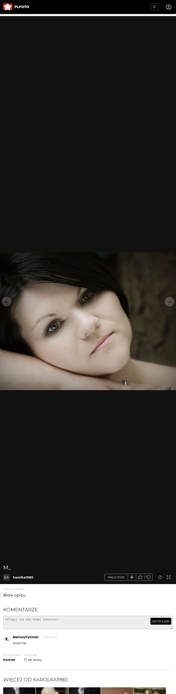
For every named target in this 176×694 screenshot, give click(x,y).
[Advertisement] (88, 46)
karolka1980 (23, 577)
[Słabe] (148, 577)
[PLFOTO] (16, 7)
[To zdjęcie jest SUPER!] (132, 577)
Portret (9, 660)
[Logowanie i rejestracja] (169, 7)
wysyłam (160, 621)
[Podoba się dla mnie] (140, 577)
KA (6, 577)
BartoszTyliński (26, 637)
